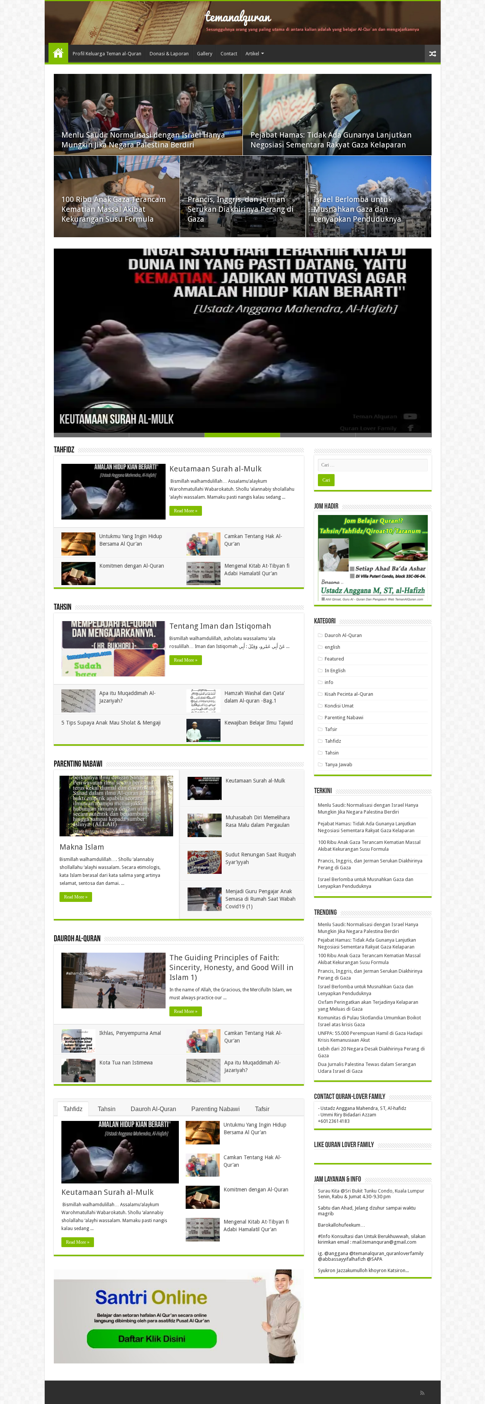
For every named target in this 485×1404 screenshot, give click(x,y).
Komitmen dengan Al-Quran (131, 566)
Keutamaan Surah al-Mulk (116, 420)
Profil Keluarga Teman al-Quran (107, 53)
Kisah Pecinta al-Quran (349, 694)
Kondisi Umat (339, 706)
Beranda (58, 53)
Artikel (252, 53)
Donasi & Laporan (169, 53)
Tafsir (262, 1109)
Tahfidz (64, 450)
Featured (334, 659)
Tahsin (62, 607)
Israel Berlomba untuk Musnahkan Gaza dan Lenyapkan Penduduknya (357, 209)
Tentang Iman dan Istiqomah (220, 626)
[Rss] (422, 1393)
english (332, 647)
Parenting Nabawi (78, 764)
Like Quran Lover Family (344, 1145)
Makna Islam (81, 846)
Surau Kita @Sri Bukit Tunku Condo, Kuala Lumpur (371, 1191)
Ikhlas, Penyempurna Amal (130, 1033)
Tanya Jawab (338, 764)
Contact (229, 53)
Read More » (185, 510)
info (329, 682)
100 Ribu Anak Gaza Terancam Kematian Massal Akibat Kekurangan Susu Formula (113, 209)
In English (335, 670)
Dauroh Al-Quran (77, 939)
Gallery (204, 53)
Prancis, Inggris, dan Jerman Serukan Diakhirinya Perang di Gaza (241, 209)
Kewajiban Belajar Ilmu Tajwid (258, 723)
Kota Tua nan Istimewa (126, 1063)
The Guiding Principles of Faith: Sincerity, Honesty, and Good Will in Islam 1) (231, 967)
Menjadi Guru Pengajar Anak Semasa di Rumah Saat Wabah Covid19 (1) (260, 898)
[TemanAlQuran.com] (243, 23)
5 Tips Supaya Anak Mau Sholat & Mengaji (111, 723)
